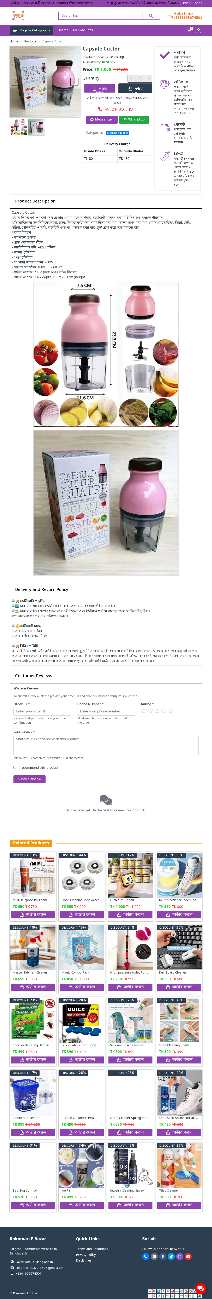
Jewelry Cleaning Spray (127, 1191)
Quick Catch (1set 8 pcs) (78, 1045)
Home (14, 42)
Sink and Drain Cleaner (127, 1045)
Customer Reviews (33, 676)
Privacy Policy (86, 1255)
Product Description (35, 201)
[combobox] (100, 16)
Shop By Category (32, 30)
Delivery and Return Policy (41, 590)
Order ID (21, 704)
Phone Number (90, 704)
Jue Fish (66, 1191)
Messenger (104, 119)
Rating (147, 704)
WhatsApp (136, 119)
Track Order (191, 3)
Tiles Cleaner (168, 1191)
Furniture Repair (122, 900)
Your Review (24, 732)
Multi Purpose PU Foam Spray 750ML (40, 900)
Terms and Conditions (92, 1249)
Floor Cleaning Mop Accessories (84, 900)
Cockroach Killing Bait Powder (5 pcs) (40, 1045)
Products (30, 42)
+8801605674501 (187, 17)
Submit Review (29, 779)
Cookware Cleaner (26, 1118)
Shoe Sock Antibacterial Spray (181, 1118)
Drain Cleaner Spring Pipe (129, 1118)
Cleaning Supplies (117, 133)
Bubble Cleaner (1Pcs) (77, 1118)
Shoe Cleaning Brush (174, 1045)
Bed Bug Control (25, 1191)
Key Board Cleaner (173, 973)
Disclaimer (84, 1261)
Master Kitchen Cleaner (30, 973)
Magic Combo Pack (75, 973)
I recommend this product (38, 768)
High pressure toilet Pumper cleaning (138, 973)
